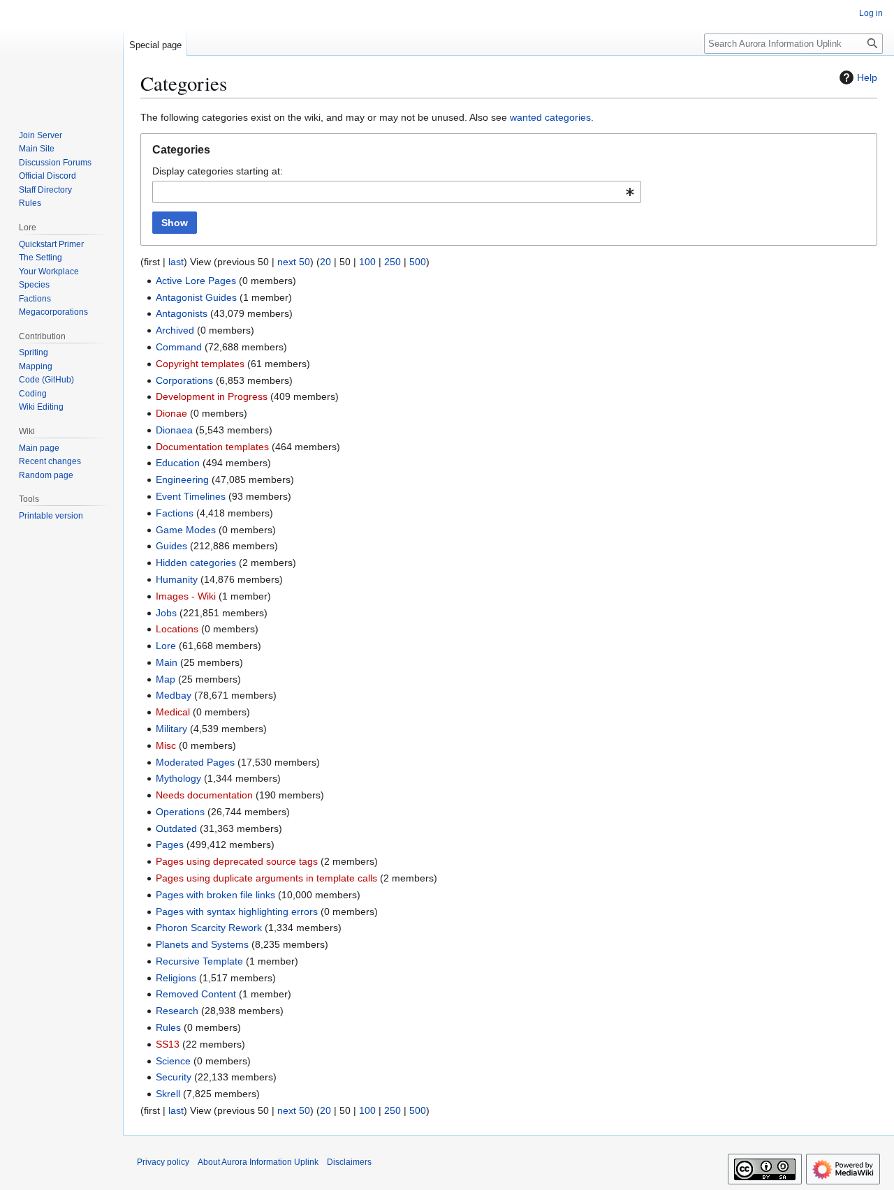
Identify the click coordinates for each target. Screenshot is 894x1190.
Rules (168, 1027)
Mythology (178, 778)
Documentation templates (212, 446)
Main (166, 662)
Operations (180, 811)
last (176, 261)
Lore (166, 645)
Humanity (177, 579)
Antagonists (181, 313)
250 (392, 261)
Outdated (176, 828)
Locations (177, 628)
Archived (175, 330)
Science (173, 1060)
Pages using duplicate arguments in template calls (266, 878)
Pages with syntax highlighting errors (237, 911)
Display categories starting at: (217, 171)
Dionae (171, 413)
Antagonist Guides (196, 297)
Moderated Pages (195, 762)
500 (417, 261)
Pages (170, 844)
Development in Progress (212, 396)
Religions (176, 977)
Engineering (182, 479)
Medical (173, 711)
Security (173, 1077)
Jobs (166, 612)
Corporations (184, 380)
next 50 (293, 261)
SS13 (167, 1044)
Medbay (173, 695)
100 (367, 261)
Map (165, 679)
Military (171, 728)
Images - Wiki (186, 596)
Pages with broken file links (215, 894)
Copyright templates (200, 363)
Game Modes (186, 529)
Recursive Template (199, 961)
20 (325, 261)
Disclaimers (349, 1162)
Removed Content (196, 993)
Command (179, 346)
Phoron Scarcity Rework (209, 927)
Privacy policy (163, 1162)
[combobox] (396, 192)
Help (867, 77)
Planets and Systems (202, 944)
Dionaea (174, 430)
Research (177, 1010)
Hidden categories (196, 562)
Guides (171, 545)
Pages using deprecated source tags (237, 861)
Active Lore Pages (196, 280)
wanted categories (550, 117)
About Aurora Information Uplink (258, 1162)
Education (178, 462)
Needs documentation (204, 795)
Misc (166, 745)
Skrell (168, 1093)
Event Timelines (191, 496)
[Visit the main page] (61, 56)
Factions (174, 513)
